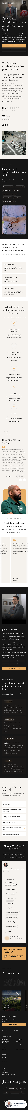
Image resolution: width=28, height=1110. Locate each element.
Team (3, 1066)
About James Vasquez (6, 1059)
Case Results (4, 1062)
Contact (3, 1070)
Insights (3, 1068)
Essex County (22, 660)
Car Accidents (5, 1039)
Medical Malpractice (20, 1047)
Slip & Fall (18, 1041)
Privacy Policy (5, 1072)
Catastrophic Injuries (20, 1049)
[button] (20, 479)
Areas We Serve (5, 1064)
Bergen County (13, 664)
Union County (5, 660)
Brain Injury (4, 1049)
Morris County (5, 664)
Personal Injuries (5, 1057)
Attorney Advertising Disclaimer (8, 1074)
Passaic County (13, 660)
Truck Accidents (19, 1039)
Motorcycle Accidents (6, 1044)
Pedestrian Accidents (20, 1044)
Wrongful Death (5, 1047)
